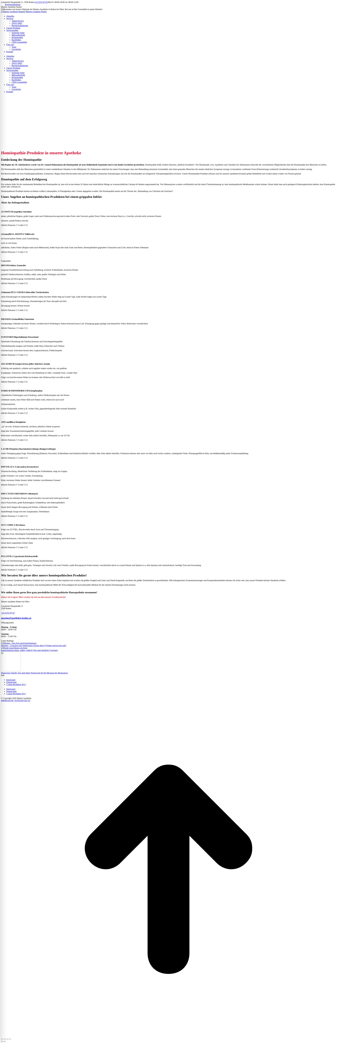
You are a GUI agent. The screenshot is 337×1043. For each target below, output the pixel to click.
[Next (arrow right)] (5, 1041)
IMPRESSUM (7, 700)
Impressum (10, 680)
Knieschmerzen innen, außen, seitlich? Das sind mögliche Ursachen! (29, 650)
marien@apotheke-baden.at (16, 618)
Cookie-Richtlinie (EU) (16, 684)
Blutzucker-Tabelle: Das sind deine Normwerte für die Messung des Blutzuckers (34, 673)
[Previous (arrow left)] (2, 1041)
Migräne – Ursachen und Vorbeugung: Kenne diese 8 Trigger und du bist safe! (33, 645)
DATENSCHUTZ (22, 700)
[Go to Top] (168, 1036)
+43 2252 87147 (41, 2)
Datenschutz (11, 682)
